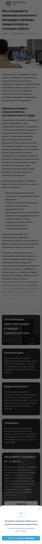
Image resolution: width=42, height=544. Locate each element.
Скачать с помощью (21, 538)
